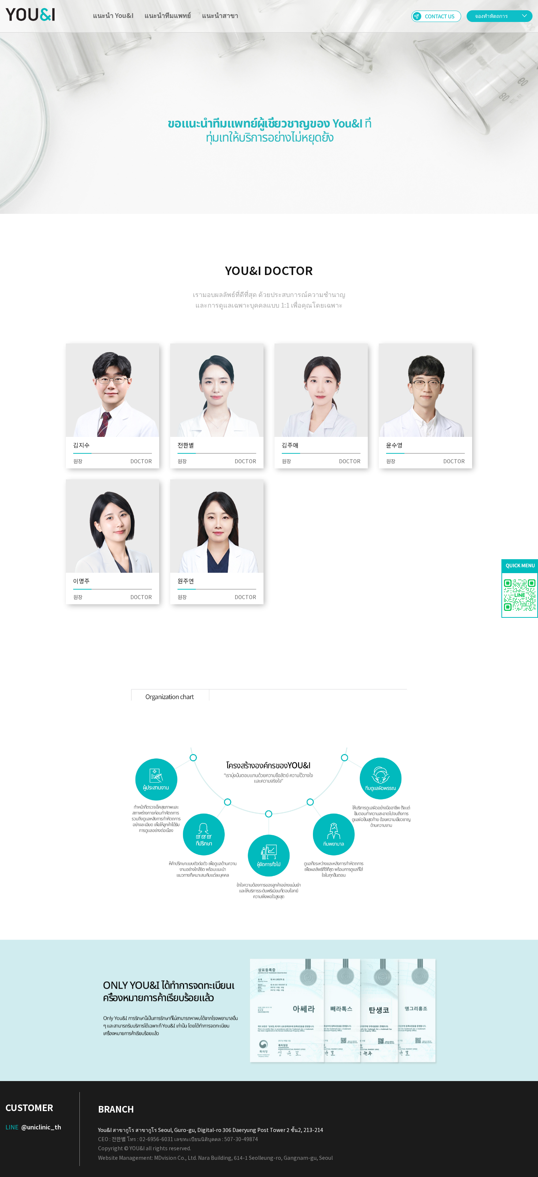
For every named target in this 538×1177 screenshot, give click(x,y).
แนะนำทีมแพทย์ (168, 15)
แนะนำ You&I (113, 15)
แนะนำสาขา (220, 15)
